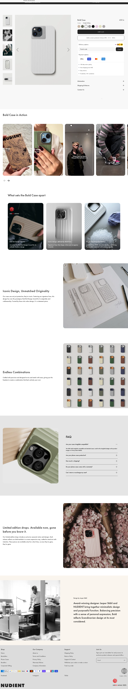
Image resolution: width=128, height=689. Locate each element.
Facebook (4, 676)
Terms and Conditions (39, 656)
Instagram (36, 676)
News (2, 653)
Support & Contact (69, 659)
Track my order (69, 666)
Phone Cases (5, 659)
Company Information (39, 666)
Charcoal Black (93, 26)
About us (35, 653)
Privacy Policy (37, 659)
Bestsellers (4, 656)
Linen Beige (78, 26)
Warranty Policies (38, 662)
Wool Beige (100, 26)
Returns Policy (68, 656)
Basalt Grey (103, 26)
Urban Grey (89, 26)
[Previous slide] (5, 180)
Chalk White (86, 26)
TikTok (66, 676)
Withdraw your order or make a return (76, 662)
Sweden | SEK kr (123, 676)
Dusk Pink (96, 26)
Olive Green (82, 26)
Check (119, 49)
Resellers (3, 662)
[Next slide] (8, 180)
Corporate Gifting (6, 666)
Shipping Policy (69, 653)
